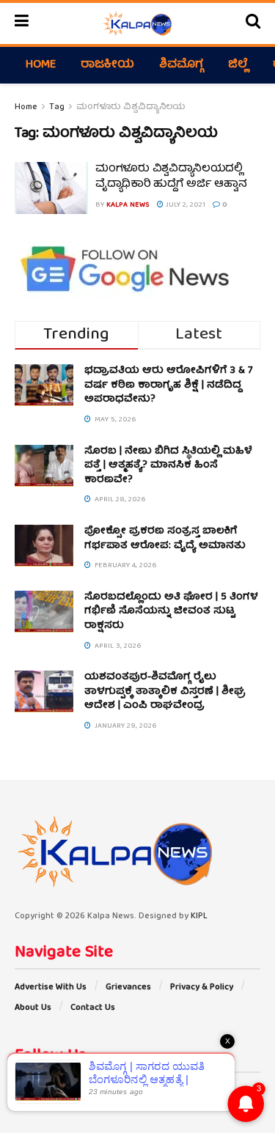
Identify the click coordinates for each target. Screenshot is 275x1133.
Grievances (128, 987)
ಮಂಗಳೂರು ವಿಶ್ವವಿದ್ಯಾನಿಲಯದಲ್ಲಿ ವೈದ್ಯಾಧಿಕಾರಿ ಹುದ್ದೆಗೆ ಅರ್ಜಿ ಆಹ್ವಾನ (170, 177)
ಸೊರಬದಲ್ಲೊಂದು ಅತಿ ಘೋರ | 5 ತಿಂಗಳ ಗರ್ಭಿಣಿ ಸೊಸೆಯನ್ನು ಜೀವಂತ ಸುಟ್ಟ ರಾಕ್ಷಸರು (171, 611)
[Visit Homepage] (137, 23)
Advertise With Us (51, 987)
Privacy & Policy (201, 987)
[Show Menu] (22, 23)
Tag (57, 107)
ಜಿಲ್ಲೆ (238, 65)
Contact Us (92, 1008)
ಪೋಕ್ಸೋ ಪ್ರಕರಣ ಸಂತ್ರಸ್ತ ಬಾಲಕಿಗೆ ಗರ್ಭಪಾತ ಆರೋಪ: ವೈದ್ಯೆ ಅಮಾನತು (165, 539)
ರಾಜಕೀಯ (107, 65)
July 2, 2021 (184, 205)
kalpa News (128, 205)
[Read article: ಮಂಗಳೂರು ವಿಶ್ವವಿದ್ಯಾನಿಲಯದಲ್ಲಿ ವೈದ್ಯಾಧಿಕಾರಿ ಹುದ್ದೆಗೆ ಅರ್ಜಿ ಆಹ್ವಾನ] (51, 188)
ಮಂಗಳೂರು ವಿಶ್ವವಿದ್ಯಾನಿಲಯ (131, 107)
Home (41, 65)
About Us (33, 1008)
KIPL (199, 916)
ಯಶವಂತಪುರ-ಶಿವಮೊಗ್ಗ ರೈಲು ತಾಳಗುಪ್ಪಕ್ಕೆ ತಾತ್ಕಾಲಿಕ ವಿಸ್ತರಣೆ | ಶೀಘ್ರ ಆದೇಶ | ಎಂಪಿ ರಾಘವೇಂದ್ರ (165, 691)
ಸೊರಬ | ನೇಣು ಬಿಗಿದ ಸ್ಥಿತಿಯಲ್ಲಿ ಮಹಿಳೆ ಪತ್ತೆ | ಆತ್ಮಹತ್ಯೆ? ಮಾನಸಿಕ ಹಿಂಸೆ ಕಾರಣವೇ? (168, 466)
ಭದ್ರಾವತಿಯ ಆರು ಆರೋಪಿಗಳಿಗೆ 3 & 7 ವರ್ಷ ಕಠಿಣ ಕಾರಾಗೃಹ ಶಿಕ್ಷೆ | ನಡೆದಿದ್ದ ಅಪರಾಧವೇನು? (168, 385)
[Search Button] (253, 23)
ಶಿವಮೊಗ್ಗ (181, 65)
